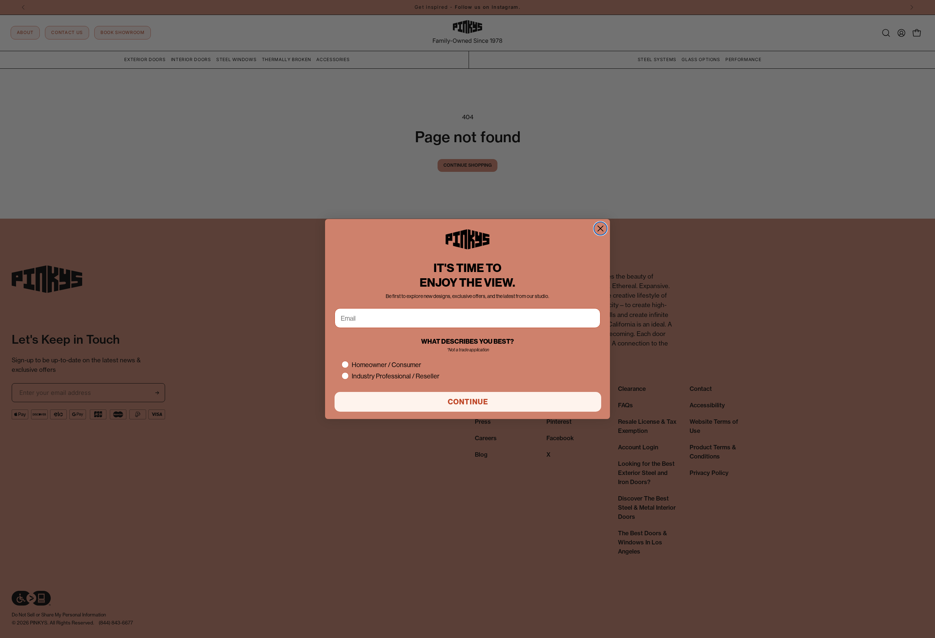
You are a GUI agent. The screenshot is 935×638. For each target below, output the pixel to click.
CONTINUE (468, 401)
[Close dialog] (600, 228)
